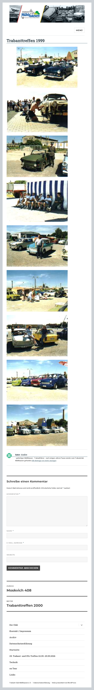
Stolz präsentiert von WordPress (64, 683)
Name (10, 531)
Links (12, 674)
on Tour (13, 668)
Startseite (14, 650)
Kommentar (13, 494)
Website (11, 555)
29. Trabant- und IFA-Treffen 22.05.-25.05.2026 (32, 656)
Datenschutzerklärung (20, 643)
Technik (13, 662)
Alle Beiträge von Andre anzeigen (44, 461)
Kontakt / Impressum (20, 631)
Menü (79, 30)
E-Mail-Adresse (15, 543)
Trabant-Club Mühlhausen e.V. (20, 683)
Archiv (12, 637)
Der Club (13, 625)
